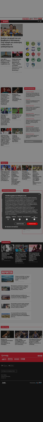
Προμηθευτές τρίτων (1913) (23, 204)
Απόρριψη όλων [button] (20, 223)
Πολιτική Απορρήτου (13, 214)
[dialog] (21, 211)
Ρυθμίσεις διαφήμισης (32, 211)
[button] (11, 226)
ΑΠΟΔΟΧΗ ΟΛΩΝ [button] (32, 223)
